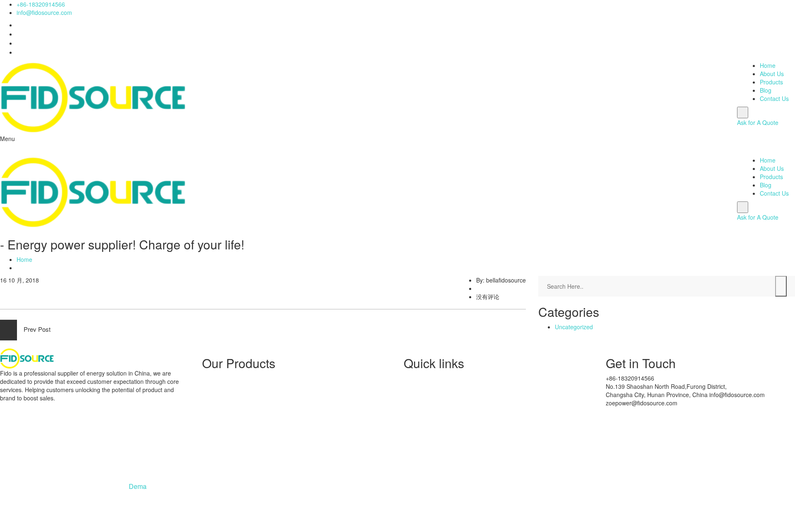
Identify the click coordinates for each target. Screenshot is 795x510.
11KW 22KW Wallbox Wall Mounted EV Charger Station (291, 389)
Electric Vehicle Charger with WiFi (262, 401)
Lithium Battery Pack (245, 424)
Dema (138, 486)
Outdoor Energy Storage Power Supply (269, 413)
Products (771, 82)
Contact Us (774, 98)
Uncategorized (574, 327)
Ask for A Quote (757, 122)
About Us (772, 73)
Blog (765, 90)
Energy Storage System (250, 378)
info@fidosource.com (44, 12)
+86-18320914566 (41, 4)
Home (768, 65)
